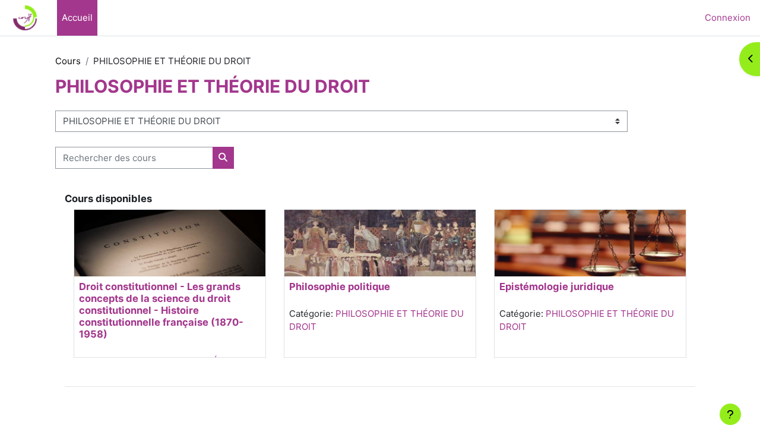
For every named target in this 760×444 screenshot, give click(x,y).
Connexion (727, 17)
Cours (68, 61)
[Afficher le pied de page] (730, 414)
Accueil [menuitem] (77, 17)
